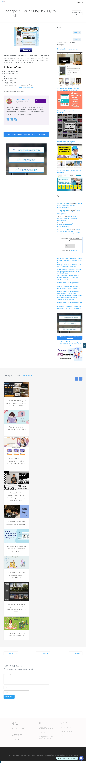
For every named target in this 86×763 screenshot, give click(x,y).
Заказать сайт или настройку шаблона (69, 337)
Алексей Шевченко (22, 99)
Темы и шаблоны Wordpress (53, 755)
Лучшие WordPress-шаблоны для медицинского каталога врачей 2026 (68, 231)
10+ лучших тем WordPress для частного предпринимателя (69, 205)
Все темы (28, 375)
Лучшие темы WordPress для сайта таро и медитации (16, 634)
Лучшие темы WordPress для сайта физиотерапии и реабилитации (16, 575)
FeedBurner (74, 250)
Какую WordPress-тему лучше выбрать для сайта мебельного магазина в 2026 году (69, 260)
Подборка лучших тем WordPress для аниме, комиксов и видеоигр (16, 429)
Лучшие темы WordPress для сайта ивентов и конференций (69, 212)
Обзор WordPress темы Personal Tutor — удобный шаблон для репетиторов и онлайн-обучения (69, 271)
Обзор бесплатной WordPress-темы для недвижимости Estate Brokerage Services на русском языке (69, 297)
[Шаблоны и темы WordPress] (5, 1)
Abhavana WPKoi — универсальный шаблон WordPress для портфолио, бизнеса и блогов (68, 277)
